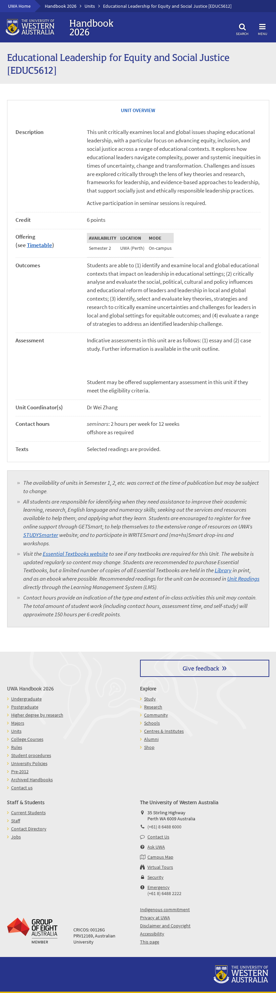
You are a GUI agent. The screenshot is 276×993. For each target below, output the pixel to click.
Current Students (28, 813)
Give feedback (201, 668)
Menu (262, 33)
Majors (17, 723)
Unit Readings (243, 578)
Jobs (16, 837)
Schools (152, 723)
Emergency (158, 887)
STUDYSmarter (40, 535)
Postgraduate (24, 707)
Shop (149, 747)
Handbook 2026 (60, 6)
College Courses (27, 739)
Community (156, 715)
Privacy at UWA (155, 918)
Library (223, 570)
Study (150, 699)
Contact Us (158, 837)
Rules (16, 747)
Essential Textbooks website (75, 553)
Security (155, 877)
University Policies (29, 763)
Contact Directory (28, 829)
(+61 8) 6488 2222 (164, 893)
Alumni (151, 739)
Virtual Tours (160, 867)
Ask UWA (156, 847)
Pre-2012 (20, 771)
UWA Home (19, 6)
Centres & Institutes (164, 731)
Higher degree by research (37, 715)
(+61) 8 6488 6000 (164, 827)
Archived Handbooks (32, 780)
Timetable (39, 245)
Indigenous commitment (165, 909)
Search (242, 33)
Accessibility (152, 934)
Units (89, 6)
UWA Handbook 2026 (30, 688)
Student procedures (31, 755)
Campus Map (160, 857)
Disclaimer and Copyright (165, 926)
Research (153, 707)
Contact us (22, 788)
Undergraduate (26, 699)
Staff (15, 821)
